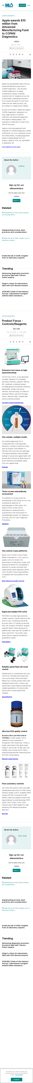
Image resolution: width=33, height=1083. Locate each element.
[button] (3, 5)
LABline (16, 41)
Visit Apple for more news (11, 147)
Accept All (16, 1079)
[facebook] (10, 54)
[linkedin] (13, 54)
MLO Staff (16, 329)
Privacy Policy (19, 1074)
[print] (30, 54)
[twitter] (16, 54)
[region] (16, 1076)
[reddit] (19, 54)
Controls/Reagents (8, 15)
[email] (22, 54)
